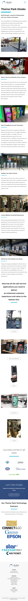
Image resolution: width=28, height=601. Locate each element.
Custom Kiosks (14, 571)
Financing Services (14, 579)
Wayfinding (14, 412)
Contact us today (14, 494)
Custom (14, 440)
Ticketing (14, 331)
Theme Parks (14, 583)
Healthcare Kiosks (14, 577)
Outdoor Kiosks (14, 584)
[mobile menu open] (25, 3)
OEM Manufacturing (14, 572)
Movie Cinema (14, 582)
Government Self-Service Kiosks (14, 578)
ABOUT (14, 588)
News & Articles (14, 590)
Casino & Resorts (14, 580)
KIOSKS (14, 569)
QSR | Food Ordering (14, 358)
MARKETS (14, 575)
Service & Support (14, 589)
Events (14, 591)
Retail (14, 385)
